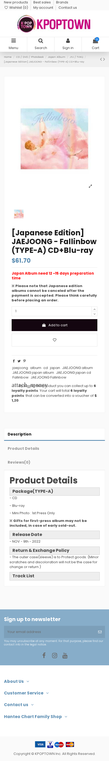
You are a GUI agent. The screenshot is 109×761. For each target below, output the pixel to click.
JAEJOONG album (77, 367)
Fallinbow (20, 377)
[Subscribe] (100, 632)
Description (19, 434)
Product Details (23, 448)
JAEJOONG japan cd (73, 372)
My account (43, 7)
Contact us (67, 7)
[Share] (14, 361)
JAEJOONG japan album (33, 372)
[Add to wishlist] (54, 340)
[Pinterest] (24, 361)
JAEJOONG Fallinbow (48, 377)
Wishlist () (18, 7)
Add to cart (57, 325)
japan (55, 367)
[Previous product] (101, 59)
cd (45, 367)
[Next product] (104, 59)
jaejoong (20, 367)
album (35, 367)
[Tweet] (19, 361)
